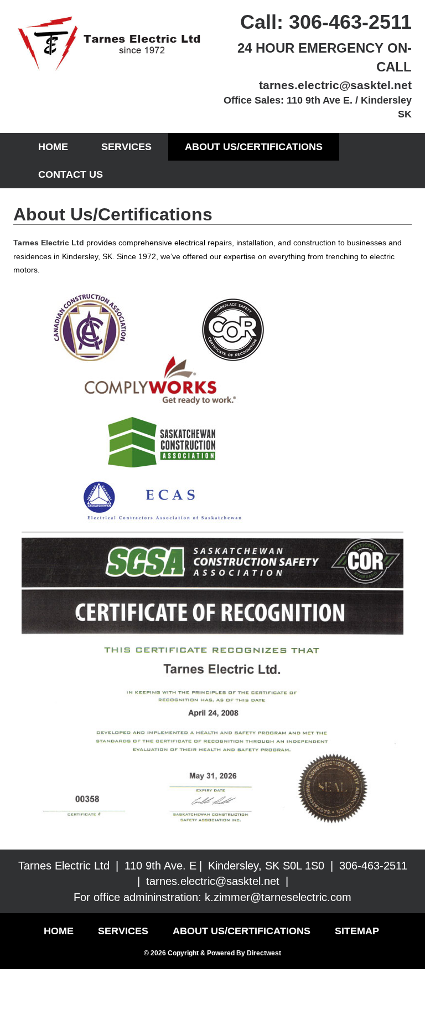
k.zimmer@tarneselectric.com (278, 897)
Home (53, 146)
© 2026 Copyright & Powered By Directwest (212, 953)
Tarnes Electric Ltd (48, 242)
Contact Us (70, 174)
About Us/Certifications (254, 146)
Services (126, 146)
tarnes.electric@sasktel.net (335, 85)
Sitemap (357, 930)
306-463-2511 (350, 22)
